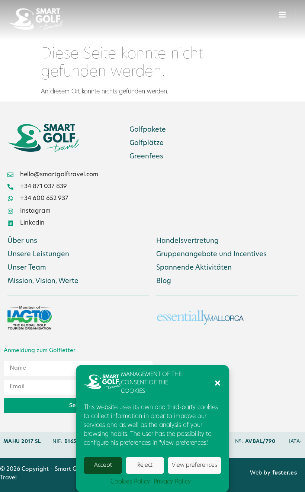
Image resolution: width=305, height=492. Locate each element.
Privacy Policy (172, 482)
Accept (103, 465)
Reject (144, 465)
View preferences (194, 465)
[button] (217, 383)
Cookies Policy (130, 482)
